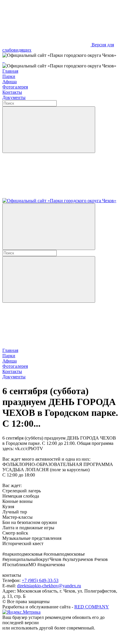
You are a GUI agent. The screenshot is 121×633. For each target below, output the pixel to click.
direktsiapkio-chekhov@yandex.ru (49, 585)
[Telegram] (3, 60)
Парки (8, 76)
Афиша (9, 81)
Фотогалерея (15, 86)
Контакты (12, 92)
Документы (14, 97)
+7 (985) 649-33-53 (40, 580)
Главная (10, 71)
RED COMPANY (91, 606)
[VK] (4, 60)
